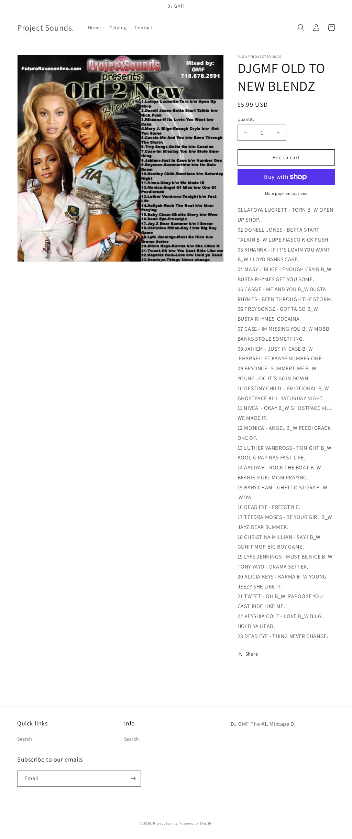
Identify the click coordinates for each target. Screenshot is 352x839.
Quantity (246, 119)
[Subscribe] (133, 779)
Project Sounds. (166, 823)
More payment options (286, 193)
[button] (301, 27)
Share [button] (251, 654)
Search (24, 739)
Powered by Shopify (195, 823)
